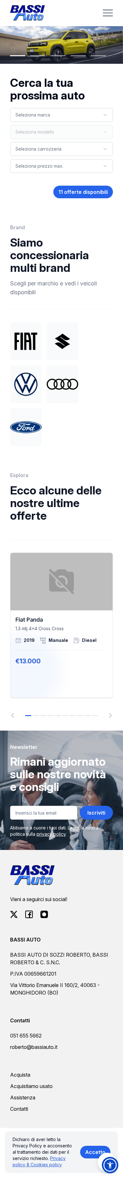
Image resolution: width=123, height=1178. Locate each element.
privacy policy (51, 834)
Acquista (20, 1075)
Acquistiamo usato (31, 1086)
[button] (110, 1165)
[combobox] (61, 115)
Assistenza (22, 1097)
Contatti (19, 1109)
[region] (61, 635)
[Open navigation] (108, 13)
